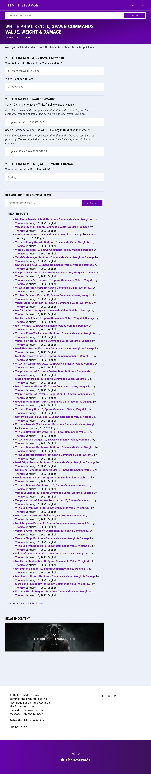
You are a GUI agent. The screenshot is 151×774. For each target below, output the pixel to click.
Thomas (28, 38)
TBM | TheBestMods (23, 5)
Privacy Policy (18, 726)
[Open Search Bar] (133, 5)
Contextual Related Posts (31, 603)
